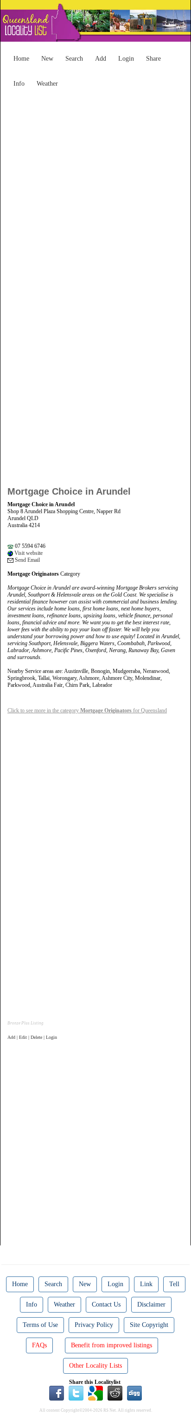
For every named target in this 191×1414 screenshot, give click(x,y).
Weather (47, 83)
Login (126, 58)
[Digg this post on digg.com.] (134, 1392)
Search (74, 58)
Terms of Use (40, 1324)
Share (153, 58)
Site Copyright (149, 1324)
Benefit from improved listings (111, 1345)
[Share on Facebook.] (56, 1392)
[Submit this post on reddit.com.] (115, 1392)
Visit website (28, 553)
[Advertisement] (95, 187)
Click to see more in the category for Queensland (87, 710)
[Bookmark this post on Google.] (95, 1392)
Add (100, 58)
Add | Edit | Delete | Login (32, 1037)
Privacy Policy (94, 1324)
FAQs (39, 1345)
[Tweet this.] (76, 1392)
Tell (174, 1284)
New (47, 58)
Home (21, 58)
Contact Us (106, 1304)
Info (19, 83)
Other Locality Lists (95, 1365)
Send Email (26, 560)
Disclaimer (151, 1304)
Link (146, 1284)
